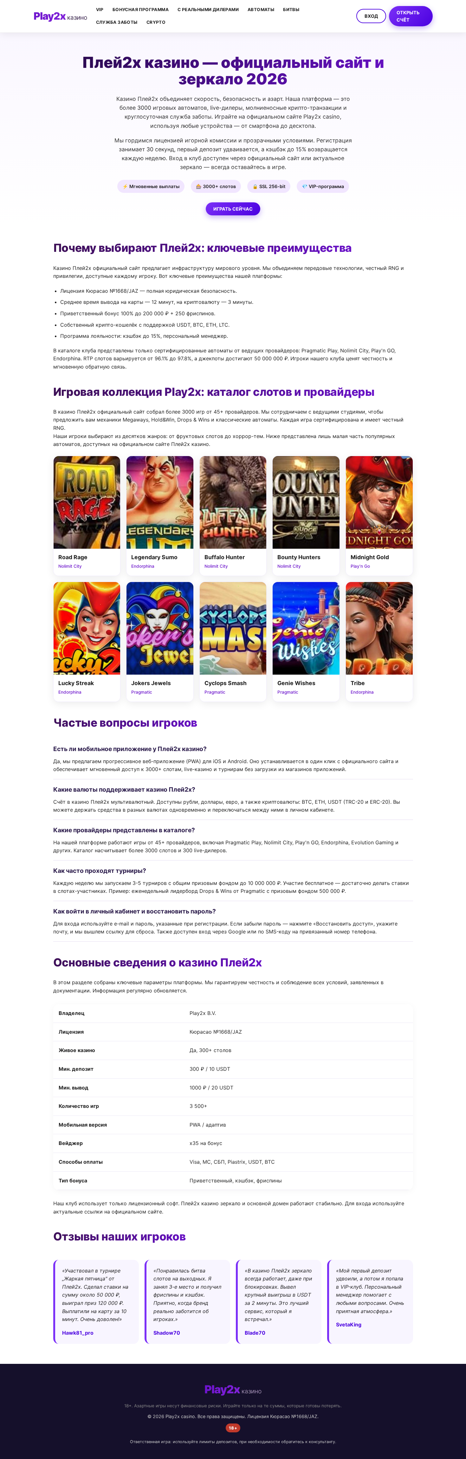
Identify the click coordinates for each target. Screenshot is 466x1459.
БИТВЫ (291, 9)
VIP (100, 9)
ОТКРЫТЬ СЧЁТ (408, 16)
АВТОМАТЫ (261, 9)
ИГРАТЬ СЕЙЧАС (233, 209)
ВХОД (371, 16)
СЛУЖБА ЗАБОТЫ (117, 22)
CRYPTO (155, 22)
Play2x (60, 16)
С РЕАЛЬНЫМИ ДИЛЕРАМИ (208, 9)
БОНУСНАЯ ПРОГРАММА (141, 9)
